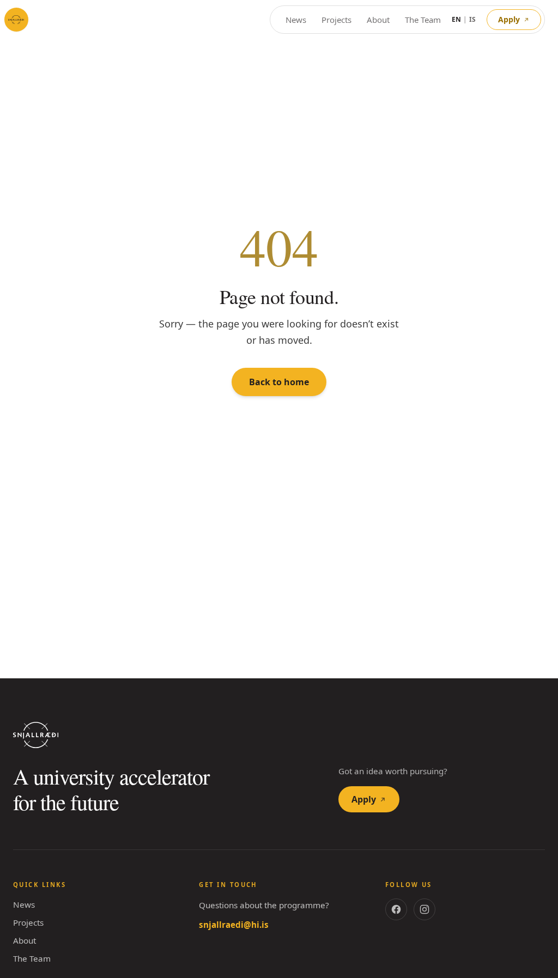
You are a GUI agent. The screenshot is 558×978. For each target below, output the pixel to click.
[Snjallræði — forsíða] (16, 20)
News (291, 19)
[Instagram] (424, 909)
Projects (334, 19)
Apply (509, 19)
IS (473, 19)
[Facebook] (396, 909)
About (376, 19)
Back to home (279, 382)
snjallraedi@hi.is (231, 924)
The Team (422, 19)
